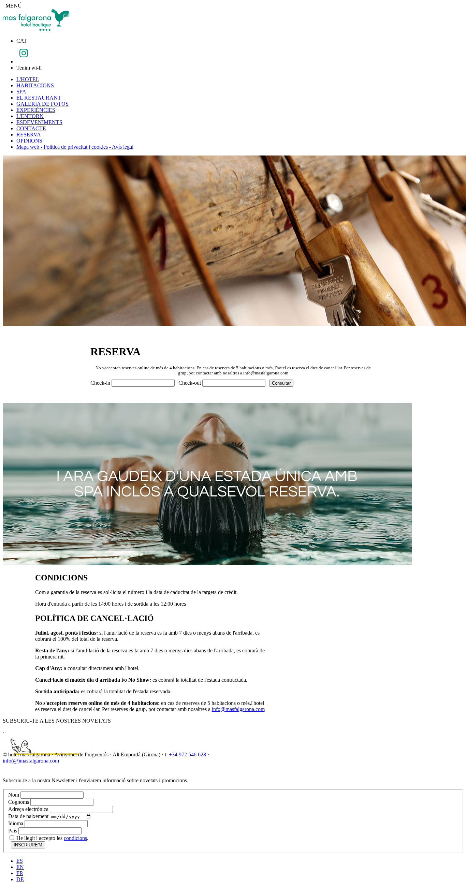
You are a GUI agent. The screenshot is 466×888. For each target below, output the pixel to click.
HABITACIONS (35, 85)
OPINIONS (29, 141)
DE (20, 879)
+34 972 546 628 (187, 754)
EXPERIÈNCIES (35, 110)
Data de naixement (28, 816)
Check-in (100, 383)
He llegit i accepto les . (51, 838)
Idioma (15, 823)
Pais (12, 830)
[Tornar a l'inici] (36, 29)
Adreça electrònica (28, 809)
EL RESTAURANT (38, 98)
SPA (21, 91)
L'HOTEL (27, 79)
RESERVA (28, 134)
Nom (13, 795)
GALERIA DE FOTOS (42, 104)
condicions (75, 838)
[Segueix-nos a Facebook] (18, 61)
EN (20, 867)
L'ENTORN (30, 116)
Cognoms (18, 802)
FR (19, 873)
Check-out (189, 383)
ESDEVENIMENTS (39, 122)
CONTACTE (31, 128)
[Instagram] (23, 55)
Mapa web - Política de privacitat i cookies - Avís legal (74, 147)
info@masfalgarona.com (265, 373)
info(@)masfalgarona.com (31, 761)
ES (19, 861)
